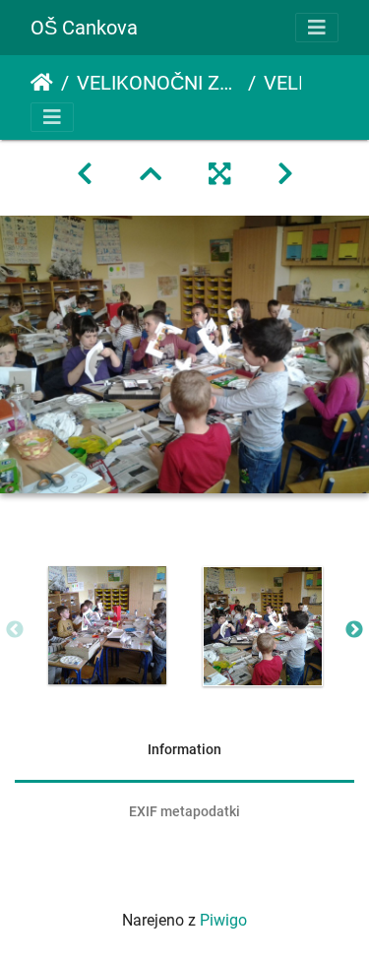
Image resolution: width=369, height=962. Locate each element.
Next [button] (354, 630)
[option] (107, 625)
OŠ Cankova (84, 27)
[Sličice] (150, 174)
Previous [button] (15, 630)
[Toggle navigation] (316, 27)
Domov (42, 82)
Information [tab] (184, 749)
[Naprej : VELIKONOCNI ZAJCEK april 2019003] (285, 174)
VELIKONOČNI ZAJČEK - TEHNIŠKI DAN (158, 83)
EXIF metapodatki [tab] (184, 811)
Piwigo (223, 920)
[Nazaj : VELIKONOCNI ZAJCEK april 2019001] (84, 174)
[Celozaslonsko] (219, 174)
